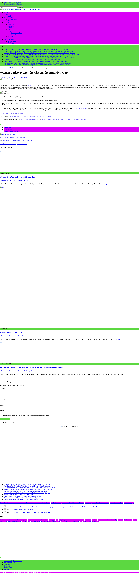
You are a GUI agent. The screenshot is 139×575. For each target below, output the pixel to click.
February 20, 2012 (6, 180)
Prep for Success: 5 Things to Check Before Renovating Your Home (24, 498)
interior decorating (80, 520)
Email (2, 405)
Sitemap (6, 569)
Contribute (7, 564)
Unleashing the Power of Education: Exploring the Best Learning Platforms (26, 491)
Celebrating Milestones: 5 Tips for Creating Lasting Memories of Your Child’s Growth (29, 487)
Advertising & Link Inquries (12, 2)
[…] (106, 184)
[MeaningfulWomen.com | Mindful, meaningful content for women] (20, 9)
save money (33, 521)
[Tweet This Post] (2, 82)
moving (130, 520)
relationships (81, 503)
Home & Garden (9, 21)
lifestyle (93, 520)
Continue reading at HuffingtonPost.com (12, 113)
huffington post (8, 127)
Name (2, 400)
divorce (11, 503)
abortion (2, 520)
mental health (54, 503)
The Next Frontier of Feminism (29, 119)
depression (24, 520)
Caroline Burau (3, 503)
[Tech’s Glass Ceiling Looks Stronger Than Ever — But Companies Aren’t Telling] (15, 362)
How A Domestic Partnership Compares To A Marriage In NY (22, 496)
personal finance (65, 503)
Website (2, 410)
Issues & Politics (9, 39)
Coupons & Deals (16, 33)
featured (25, 503)
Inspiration (11, 26)
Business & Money (9, 17)
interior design (88, 520)
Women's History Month (11, 131)
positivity (19, 521)
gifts (54, 520)
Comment (3, 388)
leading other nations (81, 108)
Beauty (6, 12)
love (41, 503)
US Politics (11, 43)
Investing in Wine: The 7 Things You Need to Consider (20, 494)
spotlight (91, 503)
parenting (59, 503)
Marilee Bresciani (46, 503)
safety (29, 521)
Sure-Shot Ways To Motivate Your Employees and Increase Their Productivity (27, 486)
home (31, 503)
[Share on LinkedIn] (4, 82)
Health (6, 14)
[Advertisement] (56, 440)
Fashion (13, 34)
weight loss (120, 503)
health (28, 503)
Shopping (10, 31)
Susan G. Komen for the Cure (102, 503)
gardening (51, 520)
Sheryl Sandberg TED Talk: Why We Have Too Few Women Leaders (30, 116)
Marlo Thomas (32, 85)
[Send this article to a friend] (7, 82)
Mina (13, 77)
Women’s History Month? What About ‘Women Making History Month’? (64, 119)
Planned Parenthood (73, 503)
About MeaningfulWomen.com (13, 561)
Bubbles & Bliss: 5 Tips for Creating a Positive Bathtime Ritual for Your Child (27, 484)
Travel (6, 38)
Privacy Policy (8, 567)
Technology (11, 36)
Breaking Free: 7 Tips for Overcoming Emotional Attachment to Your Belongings (28, 489)
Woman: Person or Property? (11, 332)
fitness (46, 520)
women (125, 503)
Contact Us (7, 566)
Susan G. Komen (56, 521)
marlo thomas (8, 129)
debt (8, 503)
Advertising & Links (10, 562)
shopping (38, 521)
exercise (21, 503)
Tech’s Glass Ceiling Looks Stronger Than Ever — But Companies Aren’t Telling (31, 367)
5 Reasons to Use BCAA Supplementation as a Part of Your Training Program (27, 493)
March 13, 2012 (6, 77)
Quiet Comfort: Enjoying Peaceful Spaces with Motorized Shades (23, 499)
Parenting (10, 28)
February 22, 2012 (6, 336)
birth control (7, 520)
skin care (87, 503)
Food (9, 16)
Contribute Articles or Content (13, 4)
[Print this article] (8, 82)
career (11, 520)
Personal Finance (13, 19)
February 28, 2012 (6, 371)
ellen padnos (16, 503)
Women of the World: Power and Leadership (17, 177)
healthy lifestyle (62, 520)
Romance (10, 29)
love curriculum (101, 520)
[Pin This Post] (5, 82)
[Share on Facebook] (1, 82)
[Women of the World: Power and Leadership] (15, 171)
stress (94, 503)
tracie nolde (112, 503)
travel (116, 503)
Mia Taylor (126, 520)
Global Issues (12, 41)
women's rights (130, 503)
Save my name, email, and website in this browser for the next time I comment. (25, 415)
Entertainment (12, 24)
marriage (115, 520)
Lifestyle (6, 22)
